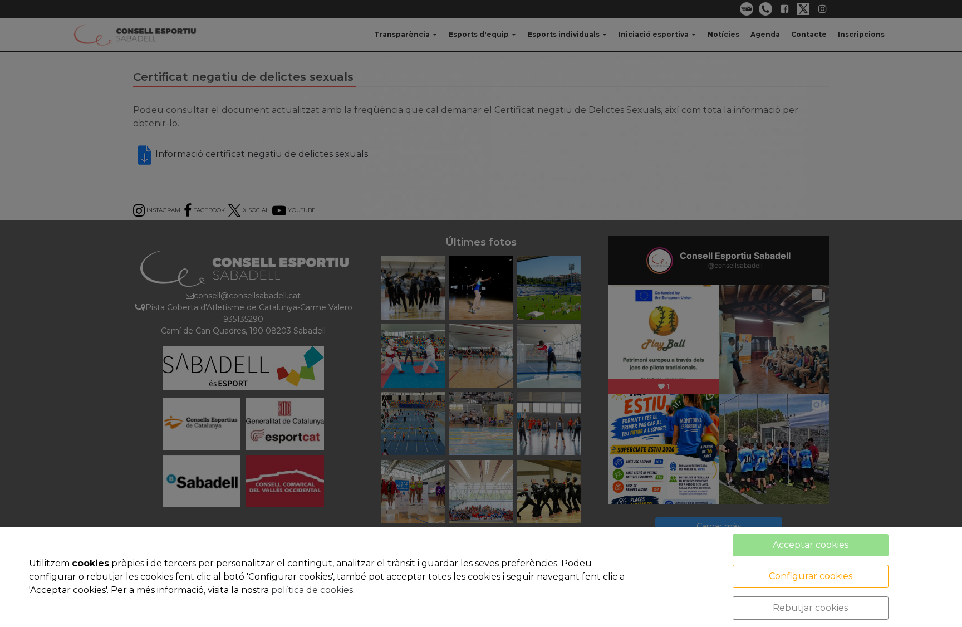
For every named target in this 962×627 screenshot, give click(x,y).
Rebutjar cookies (810, 607)
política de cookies (312, 590)
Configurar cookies (810, 576)
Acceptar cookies (810, 545)
